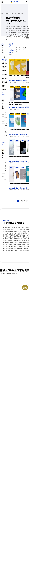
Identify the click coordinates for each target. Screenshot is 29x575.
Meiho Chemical (7, 124)
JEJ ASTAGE (7, 132)
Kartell (6, 136)
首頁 (2, 14)
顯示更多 (3, 93)
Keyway (7, 120)
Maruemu (7, 128)
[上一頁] (15, 201)
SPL (5, 139)
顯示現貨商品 (5, 166)
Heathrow (7, 117)
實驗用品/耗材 (9, 14)
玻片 (5, 180)
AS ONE (6, 113)
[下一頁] (27, 201)
